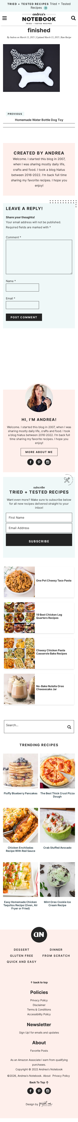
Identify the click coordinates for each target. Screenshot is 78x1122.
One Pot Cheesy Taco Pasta (53, 580)
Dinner (56, 949)
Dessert (22, 949)
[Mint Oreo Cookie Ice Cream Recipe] (57, 895)
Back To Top (37, 1082)
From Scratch (56, 955)
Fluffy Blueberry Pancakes (20, 793)
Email (10, 298)
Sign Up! (24, 1032)
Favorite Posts (39, 1050)
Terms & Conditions (39, 1009)
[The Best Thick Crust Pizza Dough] (57, 786)
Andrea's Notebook (39, 18)
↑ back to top (39, 982)
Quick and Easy (22, 962)
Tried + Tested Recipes (39, 5)
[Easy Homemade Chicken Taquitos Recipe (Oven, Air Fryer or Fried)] (20, 895)
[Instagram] (47, 462)
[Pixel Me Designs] (45, 1104)
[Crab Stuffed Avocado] (57, 840)
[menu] (4, 18)
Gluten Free (21, 955)
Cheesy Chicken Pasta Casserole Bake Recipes (51, 652)
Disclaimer (39, 1005)
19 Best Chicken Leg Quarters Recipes (49, 616)
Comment (13, 237)
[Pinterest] (39, 462)
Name (11, 281)
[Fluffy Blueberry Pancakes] (20, 786)
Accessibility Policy (39, 1014)
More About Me (39, 452)
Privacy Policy (39, 1000)
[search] (73, 18)
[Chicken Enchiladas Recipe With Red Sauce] (20, 840)
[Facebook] (30, 462)
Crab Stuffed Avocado (57, 847)
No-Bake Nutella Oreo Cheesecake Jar (50, 687)
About (47, 1075)
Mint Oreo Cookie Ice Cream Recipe (57, 903)
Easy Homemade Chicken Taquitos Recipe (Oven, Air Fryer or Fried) (20, 905)
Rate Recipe (66, 37)
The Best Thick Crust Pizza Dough (57, 795)
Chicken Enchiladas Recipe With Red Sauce (20, 849)
